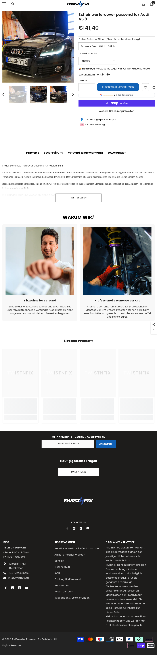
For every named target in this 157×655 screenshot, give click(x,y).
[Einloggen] (143, 4)
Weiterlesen (78, 197)
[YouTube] (88, 528)
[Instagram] (74, 528)
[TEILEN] (152, 87)
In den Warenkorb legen (118, 87)
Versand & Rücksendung (85, 152)
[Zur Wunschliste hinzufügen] (145, 87)
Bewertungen (116, 152)
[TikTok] (81, 528)
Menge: (83, 80)
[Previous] (3, 94)
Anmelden (105, 443)
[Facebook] (67, 528)
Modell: (87, 53)
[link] (39, 272)
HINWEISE (32, 152)
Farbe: (109, 39)
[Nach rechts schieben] (150, 272)
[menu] (4, 4)
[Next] (73, 94)
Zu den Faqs (78, 471)
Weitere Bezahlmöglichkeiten (116, 111)
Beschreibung (53, 152)
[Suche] (13, 4)
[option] (38, 47)
